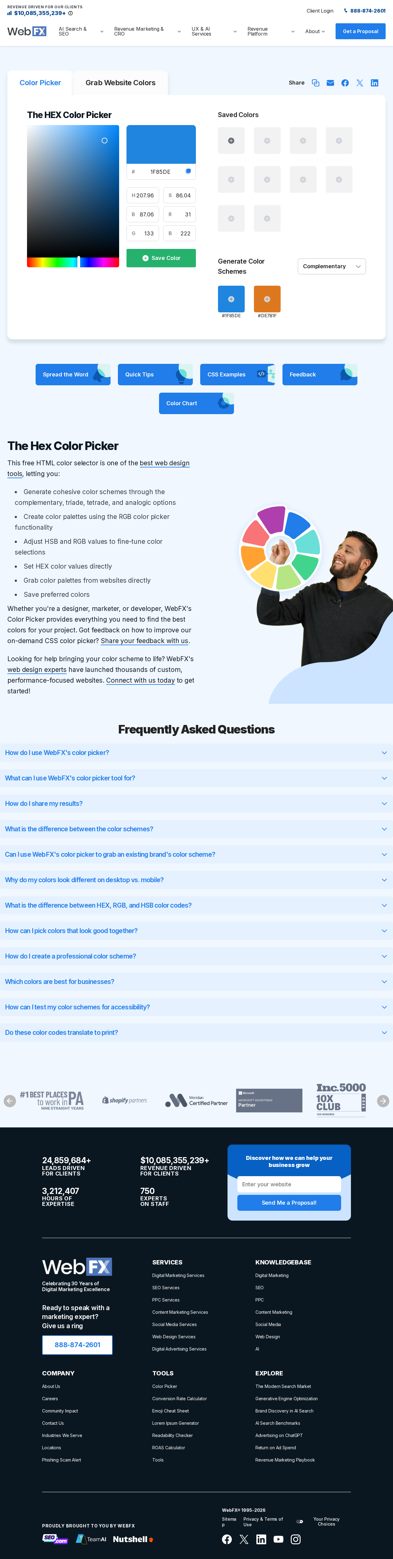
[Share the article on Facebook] (345, 83)
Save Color (166, 258)
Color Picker (40, 82)
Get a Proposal (360, 31)
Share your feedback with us (144, 641)
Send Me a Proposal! (289, 1202)
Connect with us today (140, 680)
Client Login (320, 11)
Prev (10, 1101)
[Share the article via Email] (330, 83)
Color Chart (181, 403)
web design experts (37, 669)
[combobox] (332, 266)
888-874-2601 (367, 11)
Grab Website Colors (121, 82)
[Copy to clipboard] (188, 172)
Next (383, 1101)
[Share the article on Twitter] (360, 83)
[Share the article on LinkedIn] (374, 83)
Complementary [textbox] (324, 266)
